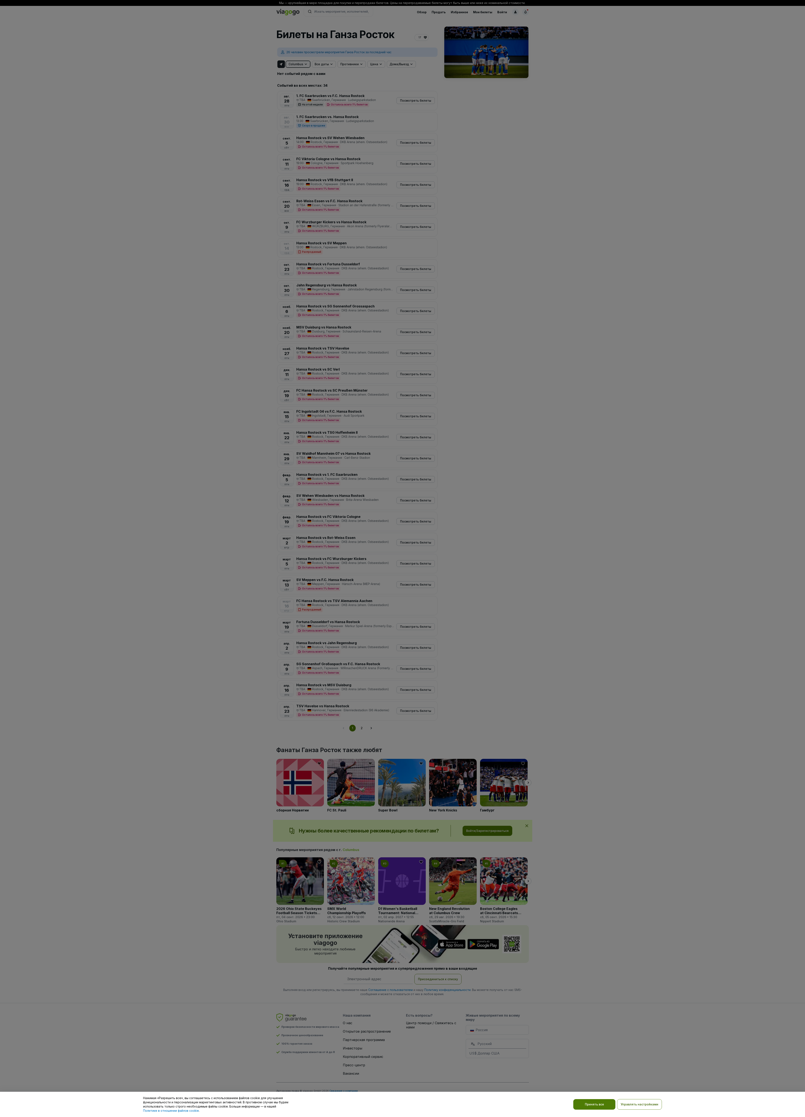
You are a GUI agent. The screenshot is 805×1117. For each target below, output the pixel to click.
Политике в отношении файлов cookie (171, 1110)
